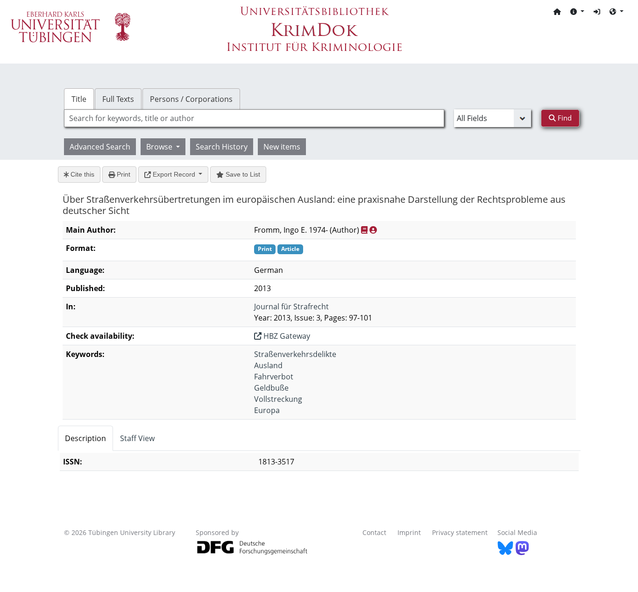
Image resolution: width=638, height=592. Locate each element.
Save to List (242, 174)
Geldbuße (271, 388)
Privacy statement (460, 532)
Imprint (409, 532)
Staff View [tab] (137, 438)
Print (122, 174)
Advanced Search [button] (100, 147)
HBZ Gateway (286, 336)
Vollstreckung (278, 399)
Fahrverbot (273, 376)
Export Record (174, 174)
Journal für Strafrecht (291, 306)
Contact (374, 532)
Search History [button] (222, 147)
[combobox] (254, 118)
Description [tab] (85, 438)
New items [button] (281, 147)
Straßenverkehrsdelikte (295, 354)
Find (564, 117)
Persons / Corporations (191, 99)
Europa (267, 410)
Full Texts (118, 99)
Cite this (81, 174)
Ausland (268, 365)
